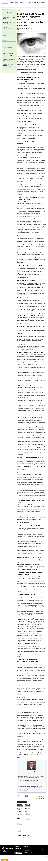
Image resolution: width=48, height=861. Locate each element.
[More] (29, 796)
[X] (42, 849)
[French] (43, 796)
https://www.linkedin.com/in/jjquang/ (28, 781)
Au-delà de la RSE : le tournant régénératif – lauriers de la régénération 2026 (8, 45)
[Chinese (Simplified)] (39, 796)
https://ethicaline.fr (22, 790)
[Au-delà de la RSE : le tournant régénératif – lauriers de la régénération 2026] (20, 805)
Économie (4, 23)
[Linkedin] (39, 849)
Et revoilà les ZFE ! (6, 49)
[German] (36, 798)
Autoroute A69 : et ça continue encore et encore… (9, 60)
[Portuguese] (41, 798)
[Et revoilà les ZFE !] (27, 805)
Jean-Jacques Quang (28, 28)
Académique (5, 19)
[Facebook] (26, 796)
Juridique (4, 61)
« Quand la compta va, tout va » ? (9, 22)
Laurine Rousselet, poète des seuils (8, 31)
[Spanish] (43, 798)
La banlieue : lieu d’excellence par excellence (9, 65)
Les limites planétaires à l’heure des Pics (9, 18)
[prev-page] (3, 36)
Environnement (5, 47)
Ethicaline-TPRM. (39, 789)
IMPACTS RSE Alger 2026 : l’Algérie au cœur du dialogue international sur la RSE (8, 54)
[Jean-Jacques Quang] (18, 29)
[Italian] (39, 798)
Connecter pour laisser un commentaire (24, 837)
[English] (41, 796)
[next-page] (5, 36)
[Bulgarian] (36, 796)
